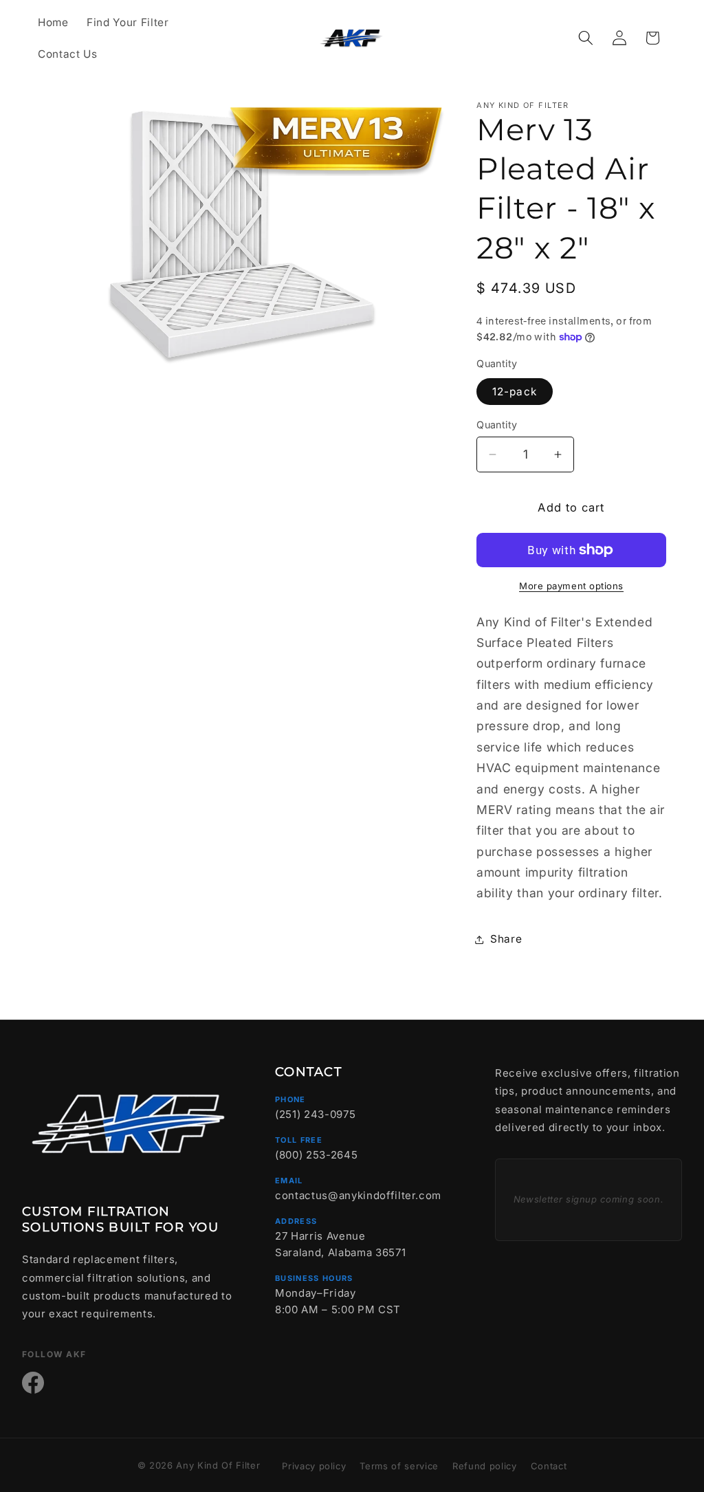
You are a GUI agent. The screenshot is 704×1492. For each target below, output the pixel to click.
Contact (549, 1465)
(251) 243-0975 (315, 1114)
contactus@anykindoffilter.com (358, 1195)
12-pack (514, 391)
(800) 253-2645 (316, 1154)
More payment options (571, 585)
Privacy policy (314, 1465)
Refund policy (484, 1465)
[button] (585, 37)
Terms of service (399, 1465)
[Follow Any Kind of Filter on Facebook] (33, 1383)
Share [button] (506, 938)
